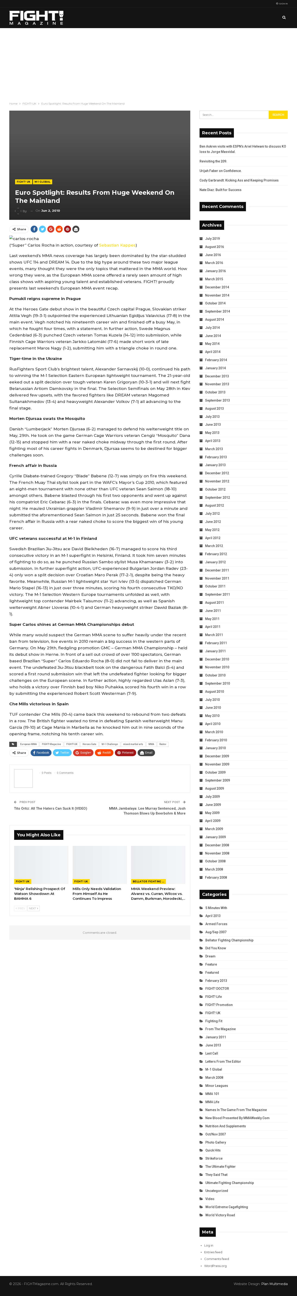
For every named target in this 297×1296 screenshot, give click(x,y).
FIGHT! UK (24, 181)
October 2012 (215, 489)
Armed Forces (216, 924)
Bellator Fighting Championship (149, 881)
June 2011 (213, 611)
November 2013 (217, 384)
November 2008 (217, 853)
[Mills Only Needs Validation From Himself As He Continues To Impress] (100, 865)
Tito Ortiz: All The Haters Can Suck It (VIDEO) (50, 808)
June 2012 (213, 522)
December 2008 (217, 845)
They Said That (216, 1175)
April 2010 (212, 724)
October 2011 (215, 586)
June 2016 (213, 255)
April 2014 (212, 352)
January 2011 (215, 651)
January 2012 (215, 562)
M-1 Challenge (110, 744)
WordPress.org (215, 1266)
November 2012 (217, 481)
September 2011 (217, 594)
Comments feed (216, 1259)
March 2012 (214, 546)
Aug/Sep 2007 (215, 932)
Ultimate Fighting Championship (229, 1183)
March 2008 (214, 869)
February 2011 (216, 643)
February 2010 (216, 740)
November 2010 (217, 667)
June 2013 (213, 424)
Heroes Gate (89, 744)
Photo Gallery (215, 1142)
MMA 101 (212, 1094)
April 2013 (212, 441)
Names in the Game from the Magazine (236, 1110)
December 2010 (217, 659)
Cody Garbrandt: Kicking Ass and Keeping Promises (239, 180)
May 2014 (212, 344)
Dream (210, 956)
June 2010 (213, 707)
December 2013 (217, 376)
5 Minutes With (216, 908)
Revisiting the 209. (213, 161)
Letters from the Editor (223, 1061)
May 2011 (212, 619)
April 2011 (212, 627)
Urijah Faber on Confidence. (221, 171)
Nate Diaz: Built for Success (221, 190)
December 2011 (217, 570)
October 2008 (215, 861)
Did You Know (215, 948)
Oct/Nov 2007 (215, 1134)
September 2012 (217, 497)
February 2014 (216, 360)
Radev (162, 744)
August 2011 (214, 602)
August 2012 (214, 505)
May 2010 (212, 716)
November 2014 (217, 295)
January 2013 (215, 465)
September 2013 (217, 400)
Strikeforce (214, 1158)
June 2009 (213, 805)
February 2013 (216, 457)
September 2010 (217, 683)
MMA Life (212, 1102)
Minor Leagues (216, 1086)
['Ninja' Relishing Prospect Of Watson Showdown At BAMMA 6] (41, 865)
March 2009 (214, 829)
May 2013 (212, 433)
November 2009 (217, 764)
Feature (211, 964)
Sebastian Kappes (117, 245)
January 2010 (215, 748)
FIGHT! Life (213, 997)
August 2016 (214, 247)
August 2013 (214, 408)
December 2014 (217, 287)
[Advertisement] (148, 63)
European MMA (28, 744)
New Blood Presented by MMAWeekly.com (237, 1118)
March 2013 (214, 449)
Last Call (211, 1053)
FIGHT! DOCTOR (217, 988)
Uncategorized (216, 1191)
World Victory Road (220, 1215)
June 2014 (213, 336)
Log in (208, 1245)
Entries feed (213, 1252)
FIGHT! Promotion (219, 1005)
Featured (212, 972)
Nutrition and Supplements (225, 1126)
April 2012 (212, 538)
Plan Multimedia (274, 1284)
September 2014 (217, 311)
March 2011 (214, 635)
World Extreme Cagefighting (226, 1207)
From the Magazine (220, 1029)
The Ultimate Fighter (220, 1166)
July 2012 (212, 513)
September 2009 (217, 780)
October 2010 (215, 675)
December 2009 (217, 756)
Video (209, 1199)
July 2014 (212, 328)
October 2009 (215, 772)
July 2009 (212, 796)
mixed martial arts (133, 744)
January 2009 (215, 837)
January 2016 (215, 271)
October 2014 (215, 303)
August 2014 (214, 319)
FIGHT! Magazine (51, 744)
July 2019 (212, 239)
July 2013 (212, 417)
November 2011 (217, 578)
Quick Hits (213, 1150)
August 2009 (214, 788)
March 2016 (214, 263)
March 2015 (214, 279)
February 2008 (216, 877)
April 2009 (212, 821)
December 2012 (217, 473)
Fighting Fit (213, 1021)
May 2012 (212, 530)
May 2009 (212, 813)
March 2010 (214, 732)
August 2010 (214, 691)
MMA (151, 744)
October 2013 (215, 392)
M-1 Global (43, 181)
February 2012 (216, 554)
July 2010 (212, 700)
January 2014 (215, 368)
